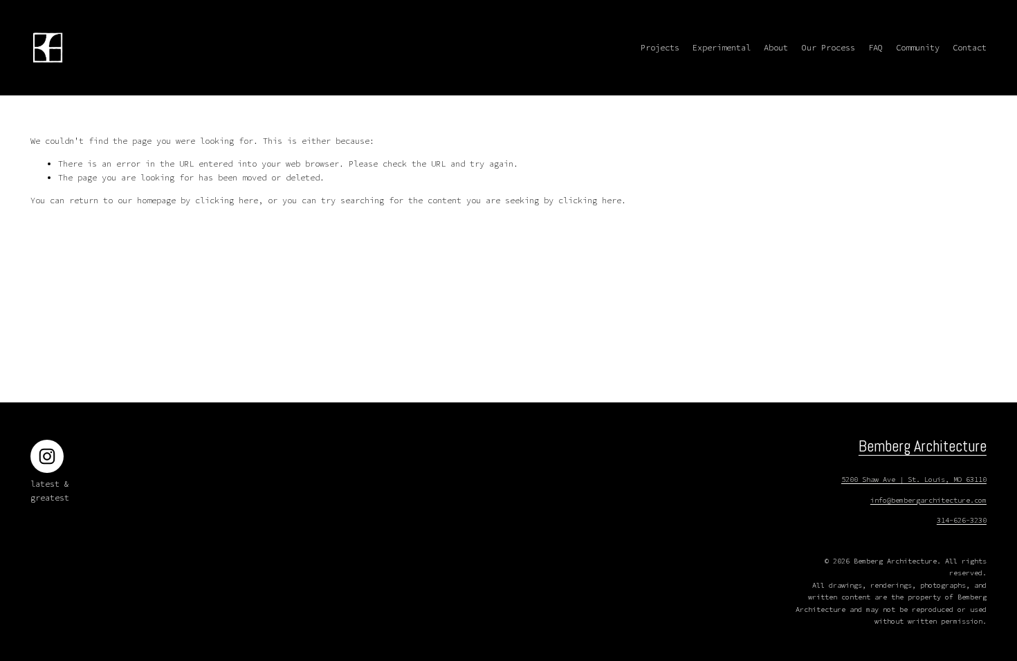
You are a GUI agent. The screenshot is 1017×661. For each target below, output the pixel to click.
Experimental (722, 47)
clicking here (226, 200)
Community (918, 47)
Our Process (828, 47)
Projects (660, 47)
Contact (970, 47)
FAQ (875, 47)
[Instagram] (47, 456)
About (776, 47)
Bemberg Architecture (923, 446)
